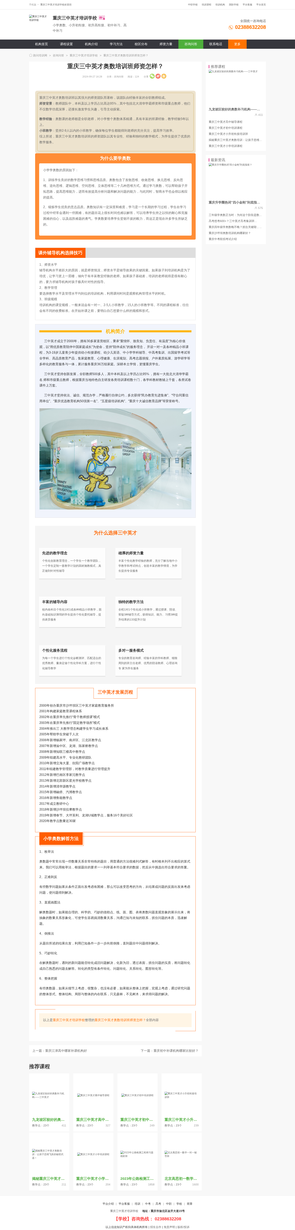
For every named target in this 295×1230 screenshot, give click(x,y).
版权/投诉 (183, 1227)
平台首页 (261, 4)
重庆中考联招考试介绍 (223, 239)
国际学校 (234, 4)
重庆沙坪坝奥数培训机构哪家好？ (230, 233)
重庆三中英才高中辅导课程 (225, 121)
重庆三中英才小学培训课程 (225, 146)
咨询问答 (190, 44)
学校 (179, 1203)
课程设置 (66, 44)
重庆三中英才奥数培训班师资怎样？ (125, 55)
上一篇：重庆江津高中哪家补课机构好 (59, 1050)
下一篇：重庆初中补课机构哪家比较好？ (169, 1050)
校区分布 (141, 44)
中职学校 (193, 4)
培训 (137, 1203)
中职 (169, 1203)
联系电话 (215, 44)
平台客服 (247, 4)
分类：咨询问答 (115, 76)
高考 (158, 1203)
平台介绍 (108, 1203)
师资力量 (166, 44)
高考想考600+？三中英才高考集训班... (233, 221)
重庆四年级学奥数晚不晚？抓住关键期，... (235, 227)
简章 (189, 1203)
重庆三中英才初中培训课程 (225, 127)
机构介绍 (91, 44)
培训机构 (220, 4)
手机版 (32, 4)
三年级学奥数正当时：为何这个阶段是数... (235, 215)
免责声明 (169, 1227)
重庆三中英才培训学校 (84, 55)
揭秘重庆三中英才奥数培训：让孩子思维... (235, 139)
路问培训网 (39, 55)
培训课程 (206, 4)
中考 (148, 1203)
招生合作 (155, 1227)
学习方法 (116, 44)
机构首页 (41, 44)
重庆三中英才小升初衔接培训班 (228, 133)
